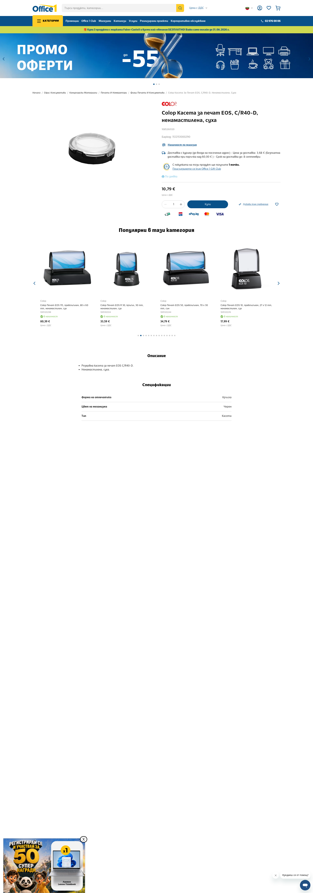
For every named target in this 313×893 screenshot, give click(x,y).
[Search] (180, 8)
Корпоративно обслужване (188, 21)
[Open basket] (278, 8)
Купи (208, 204)
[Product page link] (66, 268)
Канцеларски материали (83, 92)
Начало (36, 92)
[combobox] (198, 8)
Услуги (133, 21)
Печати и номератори (114, 92)
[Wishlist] (268, 8)
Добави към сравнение (255, 204)
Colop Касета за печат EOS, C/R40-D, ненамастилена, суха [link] (202, 92)
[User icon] (259, 8)
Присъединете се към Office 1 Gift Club (196, 168)
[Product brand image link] (169, 104)
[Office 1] (44, 8)
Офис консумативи (55, 92)
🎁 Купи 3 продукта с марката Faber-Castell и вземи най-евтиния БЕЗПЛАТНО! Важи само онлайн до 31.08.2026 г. (156, 29)
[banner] (156, 55)
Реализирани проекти (154, 21)
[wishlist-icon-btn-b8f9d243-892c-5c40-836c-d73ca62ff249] (277, 204)
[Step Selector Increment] (181, 204)
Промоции (72, 21)
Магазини (105, 21)
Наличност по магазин (182, 144)
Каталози (120, 21)
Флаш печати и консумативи (147, 92)
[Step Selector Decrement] (165, 204)
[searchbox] (123, 8)
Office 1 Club (88, 21)
